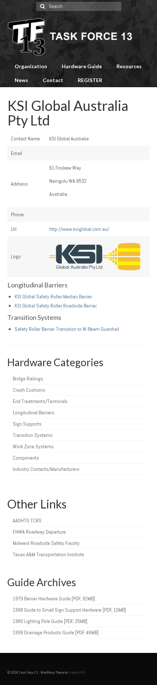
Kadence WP (77, 672)
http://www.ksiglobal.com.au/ (79, 229)
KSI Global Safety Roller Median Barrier (53, 296)
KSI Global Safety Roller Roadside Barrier (56, 305)
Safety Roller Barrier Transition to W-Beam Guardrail (67, 329)
